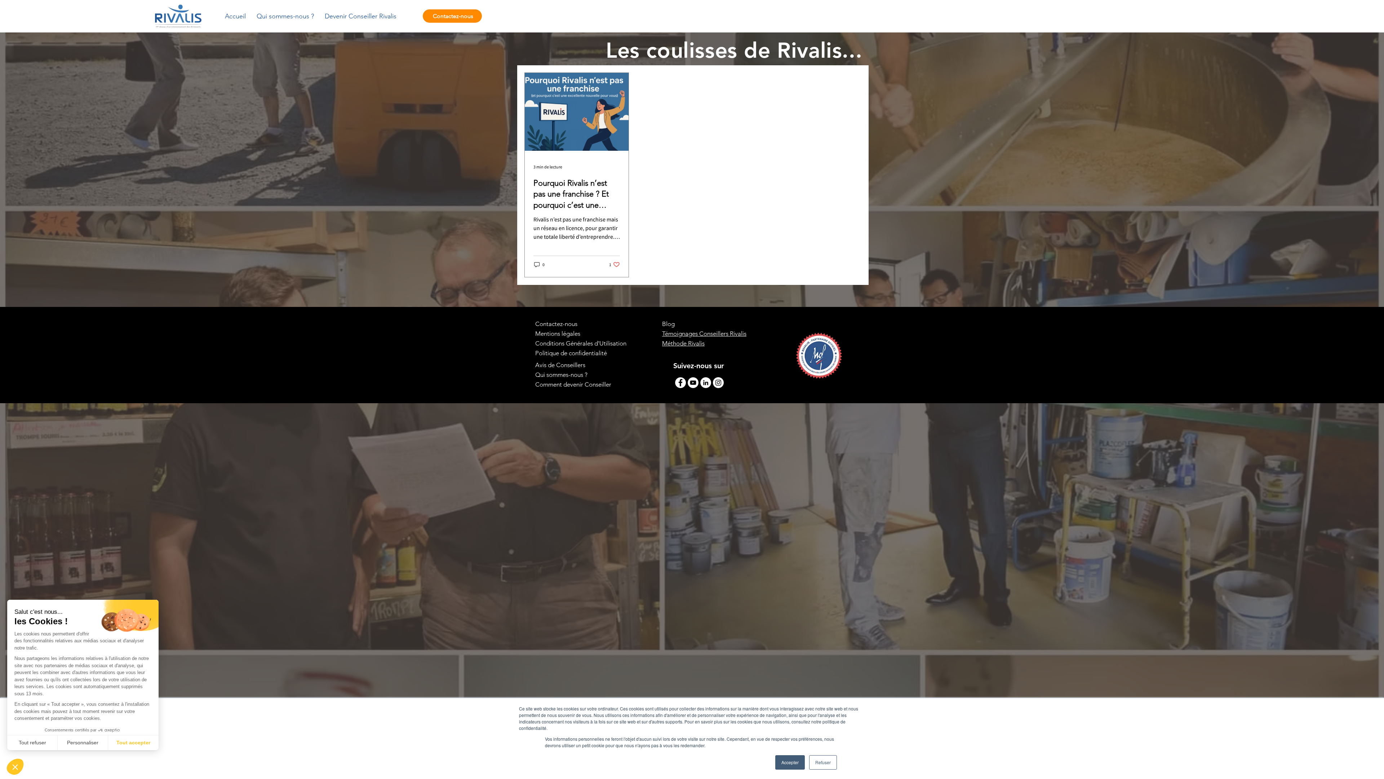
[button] (15, 766)
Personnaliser (82, 742)
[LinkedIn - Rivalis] (705, 382)
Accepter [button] (790, 762)
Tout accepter (133, 742)
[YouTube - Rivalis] (693, 382)
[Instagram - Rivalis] (718, 382)
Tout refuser (32, 742)
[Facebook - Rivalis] (680, 382)
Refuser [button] (823, 762)
